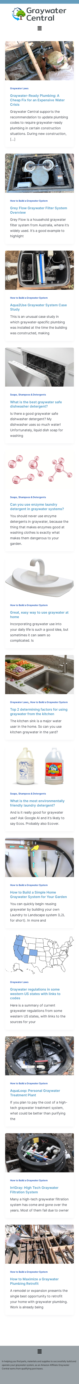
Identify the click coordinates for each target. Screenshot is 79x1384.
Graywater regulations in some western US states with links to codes (35, 993)
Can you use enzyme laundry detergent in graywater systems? (37, 506)
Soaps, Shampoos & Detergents (28, 394)
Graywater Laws (19, 88)
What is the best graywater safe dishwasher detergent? (36, 404)
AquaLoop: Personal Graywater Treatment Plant (35, 1093)
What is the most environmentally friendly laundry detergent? (37, 803)
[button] (39, 28)
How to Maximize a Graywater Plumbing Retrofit (34, 1281)
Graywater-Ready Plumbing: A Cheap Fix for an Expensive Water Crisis (37, 99)
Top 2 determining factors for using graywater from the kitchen (38, 711)
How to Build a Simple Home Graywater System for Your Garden (38, 894)
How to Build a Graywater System (29, 200)
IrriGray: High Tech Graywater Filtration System (34, 1190)
